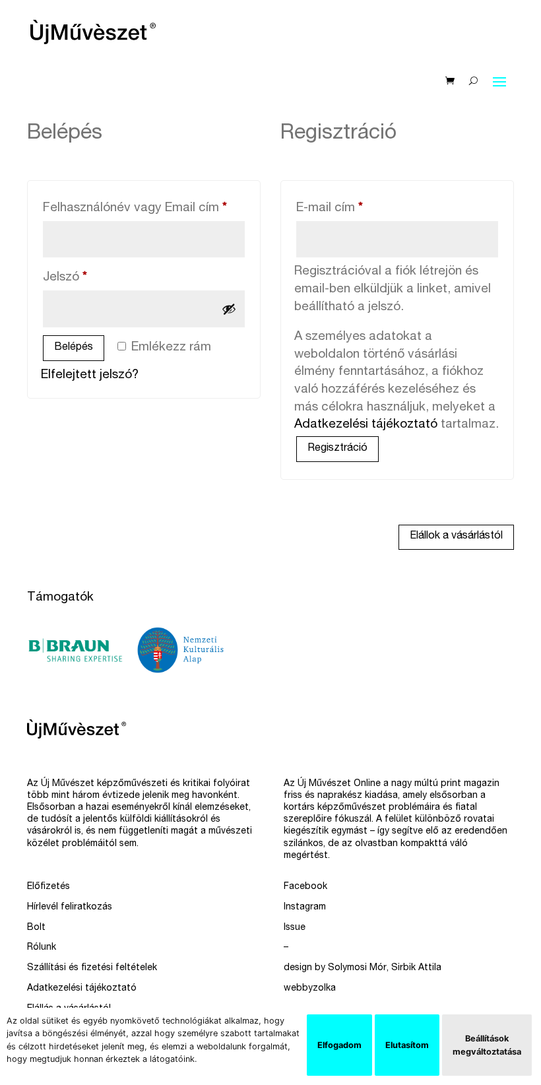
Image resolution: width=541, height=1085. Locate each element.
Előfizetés (48, 887)
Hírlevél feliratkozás (69, 907)
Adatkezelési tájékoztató (365, 424)
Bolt (36, 928)
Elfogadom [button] (339, 1045)
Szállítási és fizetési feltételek (92, 968)
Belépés (73, 348)
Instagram (305, 907)
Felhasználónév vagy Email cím (144, 207)
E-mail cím (354, 207)
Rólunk (41, 947)
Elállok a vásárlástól (456, 536)
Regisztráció (337, 449)
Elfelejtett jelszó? (90, 375)
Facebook (305, 887)
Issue (294, 928)
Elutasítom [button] (407, 1045)
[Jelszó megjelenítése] (229, 309)
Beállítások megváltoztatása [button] (487, 1045)
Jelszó (90, 277)
